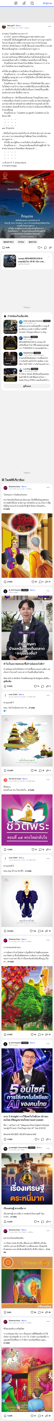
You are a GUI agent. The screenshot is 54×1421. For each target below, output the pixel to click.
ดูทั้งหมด (27, 386)
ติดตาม (18, 25)
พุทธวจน (32, 241)
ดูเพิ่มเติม (7, 681)
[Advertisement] (27, 14)
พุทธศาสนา (9, 241)
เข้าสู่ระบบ (47, 3)
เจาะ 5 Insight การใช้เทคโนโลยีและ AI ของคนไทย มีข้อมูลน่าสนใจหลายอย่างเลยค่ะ (26, 1118)
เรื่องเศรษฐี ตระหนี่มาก (15, 1208)
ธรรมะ (21, 241)
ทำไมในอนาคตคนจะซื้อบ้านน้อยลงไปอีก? (24, 663)
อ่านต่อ (7, 508)
